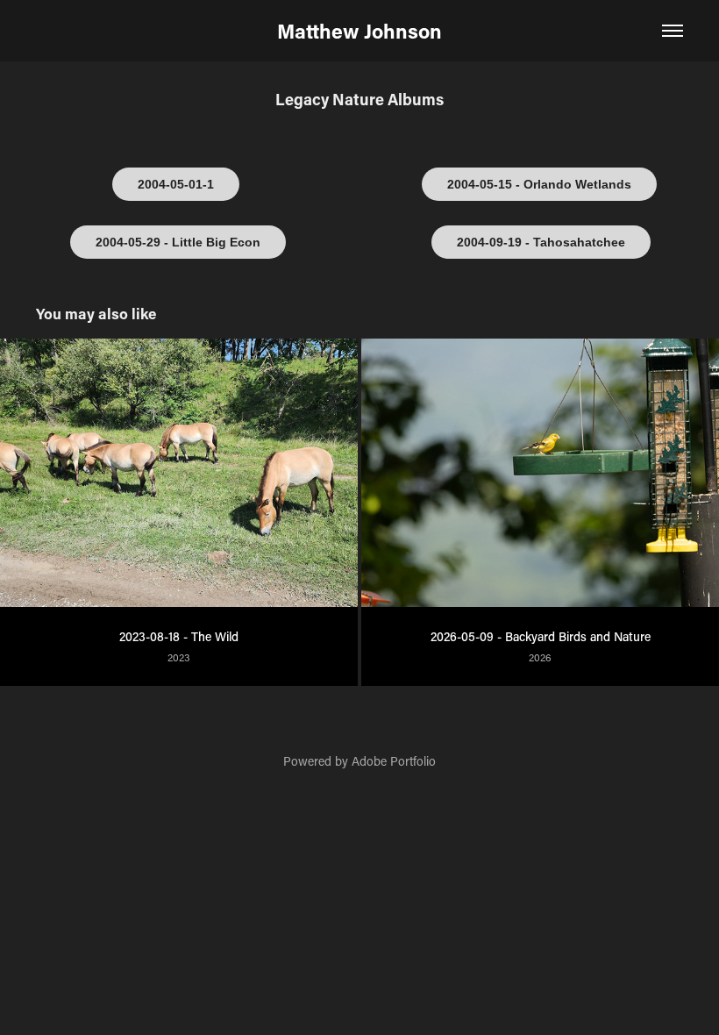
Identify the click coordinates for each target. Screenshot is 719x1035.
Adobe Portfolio (394, 761)
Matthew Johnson (359, 31)
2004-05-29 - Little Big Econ (178, 242)
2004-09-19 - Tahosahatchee (541, 242)
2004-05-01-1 (176, 184)
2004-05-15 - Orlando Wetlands (539, 184)
